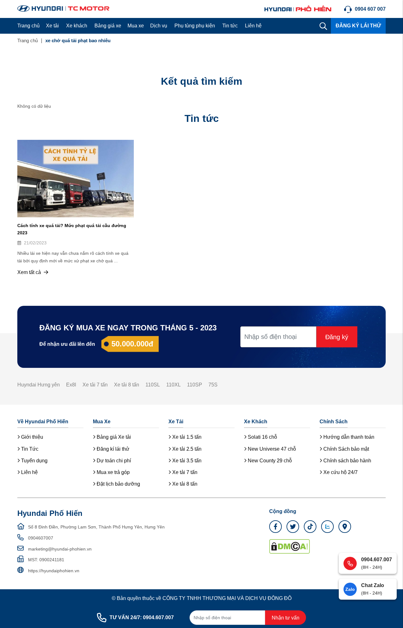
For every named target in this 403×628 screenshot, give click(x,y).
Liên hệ (253, 25)
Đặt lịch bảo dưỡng (117, 484)
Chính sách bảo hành (346, 460)
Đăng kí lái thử (112, 449)
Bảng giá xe (107, 25)
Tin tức (230, 25)
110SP (194, 384)
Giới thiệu (31, 437)
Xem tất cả (29, 272)
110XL (173, 384)
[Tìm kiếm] (323, 26)
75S (213, 384)
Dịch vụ (158, 25)
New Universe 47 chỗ (271, 449)
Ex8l (71, 384)
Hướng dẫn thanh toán (348, 437)
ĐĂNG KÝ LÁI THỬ (358, 25)
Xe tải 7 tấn (95, 384)
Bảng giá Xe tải (113, 437)
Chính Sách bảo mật (345, 449)
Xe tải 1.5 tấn (186, 437)
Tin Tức (29, 449)
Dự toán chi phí (113, 460)
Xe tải (52, 25)
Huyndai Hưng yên (38, 384)
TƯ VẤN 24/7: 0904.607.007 (142, 617)
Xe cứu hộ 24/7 (340, 472)
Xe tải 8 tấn (126, 384)
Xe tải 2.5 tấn (186, 449)
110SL (152, 384)
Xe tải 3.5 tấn (186, 460)
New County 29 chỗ (269, 460)
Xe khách (76, 25)
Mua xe (136, 25)
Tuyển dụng (34, 460)
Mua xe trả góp (112, 472)
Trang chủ (28, 25)
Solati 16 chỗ (262, 437)
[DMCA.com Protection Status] (289, 546)
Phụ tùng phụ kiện (194, 25)
